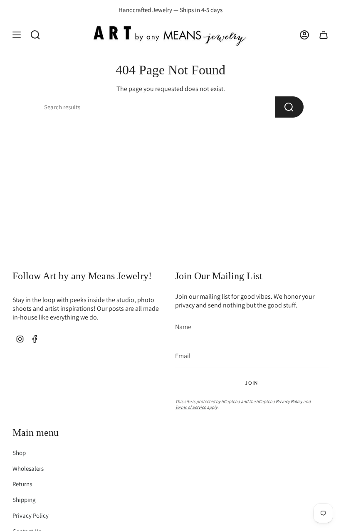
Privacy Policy (289, 401)
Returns (22, 484)
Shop (19, 453)
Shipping (24, 500)
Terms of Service (190, 407)
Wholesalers (28, 468)
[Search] (289, 107)
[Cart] (323, 34)
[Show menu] (16, 34)
